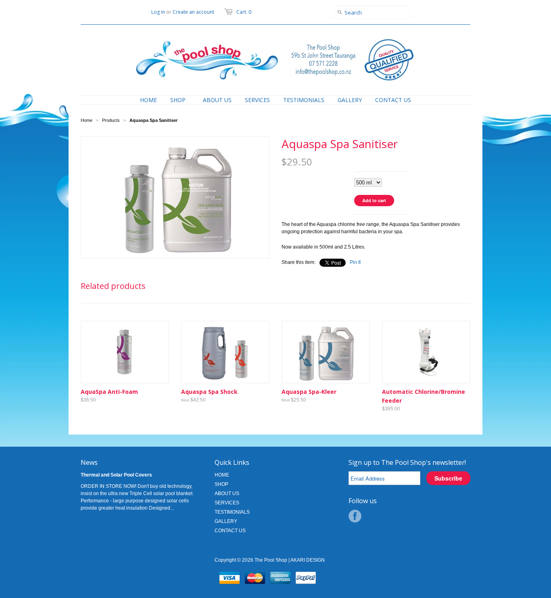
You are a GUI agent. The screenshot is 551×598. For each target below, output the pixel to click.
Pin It (355, 262)
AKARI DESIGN (307, 560)
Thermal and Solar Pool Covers (116, 475)
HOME (222, 475)
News (89, 462)
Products (111, 120)
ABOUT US (227, 493)
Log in (158, 11)
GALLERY (226, 521)
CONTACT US (230, 530)
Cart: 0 (243, 11)
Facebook (355, 516)
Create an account (193, 11)
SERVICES (227, 503)
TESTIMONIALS (232, 512)
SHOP (221, 484)
